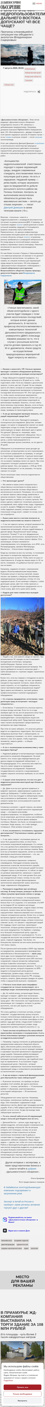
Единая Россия (22, 1244)
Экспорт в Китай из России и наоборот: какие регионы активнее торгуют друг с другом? (22, 1204)
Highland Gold (6, 1240)
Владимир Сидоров (21, 1240)
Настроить (22, 1401)
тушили (19, 224)
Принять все (22, 1387)
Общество (9, 85)
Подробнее (8, 1380)
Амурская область (33, 76)
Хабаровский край (33, 73)
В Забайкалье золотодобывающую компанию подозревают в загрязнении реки (22, 1190)
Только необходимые (22, 1394)
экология (34, 1248)
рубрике (32, 1168)
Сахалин (28, 80)
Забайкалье (30, 69)
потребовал (39, 143)
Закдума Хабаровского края (11, 1248)
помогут (26, 237)
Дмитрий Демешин (13, 207)
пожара (8, 137)
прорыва (38, 137)
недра (26, 1248)
